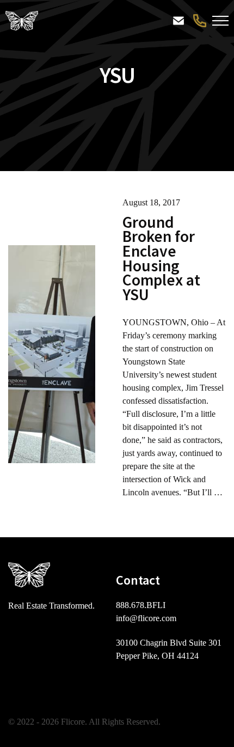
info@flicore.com (146, 618)
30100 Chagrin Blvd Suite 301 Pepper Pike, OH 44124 (168, 649)
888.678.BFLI (198, 20)
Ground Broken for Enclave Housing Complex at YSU (161, 258)
